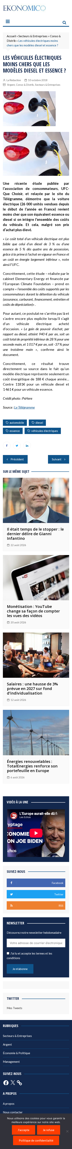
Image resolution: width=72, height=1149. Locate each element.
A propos (8, 1103)
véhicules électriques (44, 430)
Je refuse (48, 1130)
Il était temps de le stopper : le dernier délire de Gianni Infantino (35, 534)
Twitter (17, 445)
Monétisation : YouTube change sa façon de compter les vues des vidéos (33, 611)
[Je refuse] (67, 1131)
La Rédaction (14, 80)
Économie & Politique (16, 1053)
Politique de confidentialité (36, 1140)
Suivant (56, 459)
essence (15, 430)
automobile (17, 422)
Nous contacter (13, 1112)
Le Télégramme (24, 407)
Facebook (7, 445)
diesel (39, 422)
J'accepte (23, 1130)
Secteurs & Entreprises (32, 36)
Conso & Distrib (25, 84)
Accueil (11, 36)
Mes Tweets (14, 1008)
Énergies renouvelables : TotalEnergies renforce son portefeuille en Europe (32, 766)
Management (11, 1061)
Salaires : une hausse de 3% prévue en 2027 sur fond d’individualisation (32, 688)
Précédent (17, 459)
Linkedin (27, 445)
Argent (11, 84)
